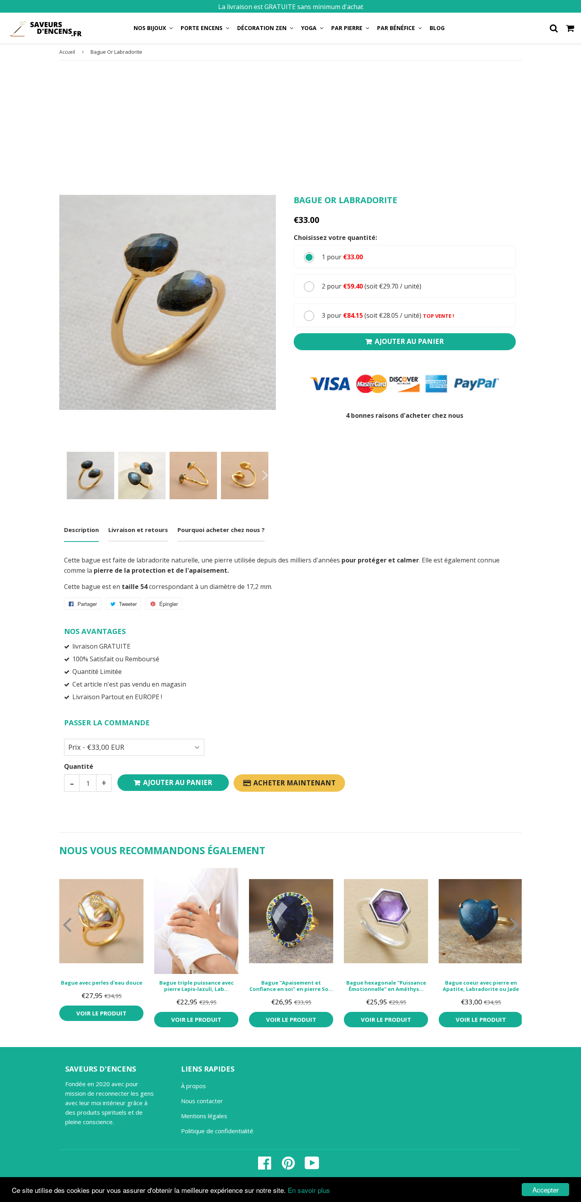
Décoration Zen (262, 28)
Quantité (78, 766)
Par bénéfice (397, 28)
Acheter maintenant (294, 782)
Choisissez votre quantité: (335, 237)
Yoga (309, 28)
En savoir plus (309, 1190)
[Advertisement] (290, 127)
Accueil (67, 52)
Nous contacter (202, 1101)
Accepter (545, 1189)
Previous (76, 308)
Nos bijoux (151, 28)
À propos (193, 1086)
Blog (437, 28)
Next (259, 308)
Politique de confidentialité (217, 1131)
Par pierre (347, 28)
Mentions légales (204, 1116)
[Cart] (570, 28)
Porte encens (202, 28)
